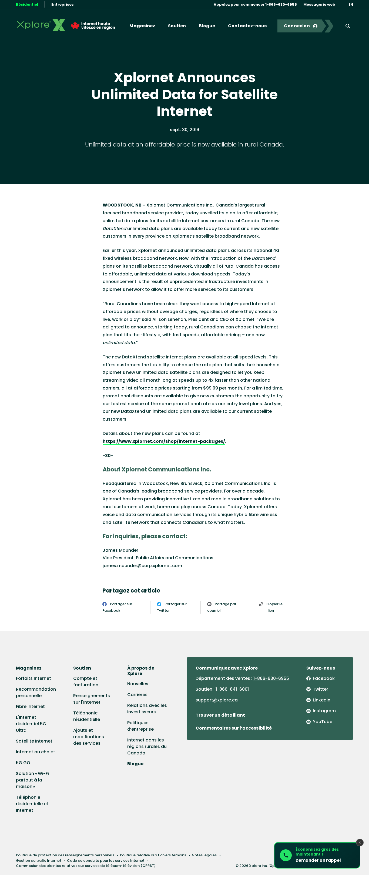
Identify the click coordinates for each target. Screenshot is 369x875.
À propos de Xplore (140, 671)
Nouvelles (137, 684)
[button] (317, 855)
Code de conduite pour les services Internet (106, 860)
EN (350, 4)
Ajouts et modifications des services (88, 736)
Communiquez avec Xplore (227, 668)
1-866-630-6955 (271, 678)
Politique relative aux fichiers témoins (153, 855)
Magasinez (142, 26)
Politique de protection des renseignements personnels (65, 855)
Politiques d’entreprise (140, 726)
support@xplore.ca (217, 700)
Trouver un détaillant (220, 715)
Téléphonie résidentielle (86, 716)
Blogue (207, 26)
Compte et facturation (85, 681)
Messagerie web (319, 4)
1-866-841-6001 (232, 689)
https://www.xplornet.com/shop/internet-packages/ (164, 441)
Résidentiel (27, 4)
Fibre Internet (30, 706)
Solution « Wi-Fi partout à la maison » (32, 780)
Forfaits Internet (33, 678)
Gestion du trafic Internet (38, 860)
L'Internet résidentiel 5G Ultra (31, 723)
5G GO (23, 763)
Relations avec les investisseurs (147, 708)
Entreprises (62, 4)
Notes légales (204, 855)
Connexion (297, 26)
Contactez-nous (247, 26)
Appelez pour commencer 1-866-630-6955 (255, 4)
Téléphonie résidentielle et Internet (32, 803)
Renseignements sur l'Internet (91, 699)
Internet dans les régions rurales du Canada (147, 746)
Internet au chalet (35, 752)
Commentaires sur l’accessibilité (234, 728)
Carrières (137, 694)
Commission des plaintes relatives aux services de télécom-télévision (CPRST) (86, 865)
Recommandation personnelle (36, 692)
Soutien (177, 26)
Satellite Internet (34, 741)
